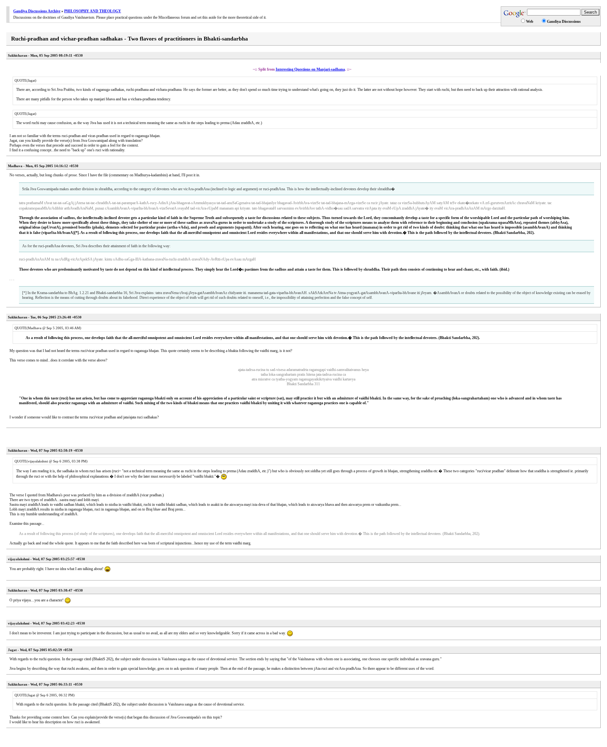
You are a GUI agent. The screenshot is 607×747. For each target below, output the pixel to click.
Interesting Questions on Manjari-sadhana (310, 69)
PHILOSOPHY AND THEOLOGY (92, 11)
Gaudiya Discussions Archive (36, 11)
